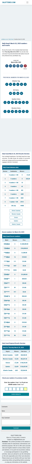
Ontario (16, 217)
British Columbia (16, 210)
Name (3, 411)
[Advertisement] (16, 22)
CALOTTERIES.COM (8, 2)
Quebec (16, 221)
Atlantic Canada (16, 224)
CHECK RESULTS (16, 394)
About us (8, 437)
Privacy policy (16, 437)
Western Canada (16, 214)
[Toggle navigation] (27, 2)
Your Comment (6, 418)
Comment (16, 428)
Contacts (23, 437)
